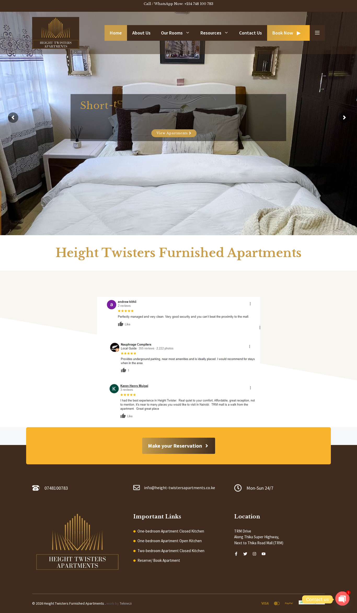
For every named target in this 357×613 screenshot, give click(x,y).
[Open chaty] (342, 597)
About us (141, 33)
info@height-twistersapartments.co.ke (179, 487)
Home (116, 33)
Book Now (282, 33)
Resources (210, 33)
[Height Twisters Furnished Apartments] (55, 32)
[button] (317, 33)
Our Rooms (172, 33)
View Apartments (173, 133)
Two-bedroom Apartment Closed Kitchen (170, 550)
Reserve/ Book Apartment (158, 560)
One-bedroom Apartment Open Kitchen (169, 540)
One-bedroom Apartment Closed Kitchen (170, 531)
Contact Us (250, 33)
